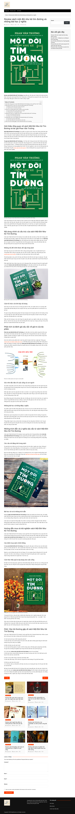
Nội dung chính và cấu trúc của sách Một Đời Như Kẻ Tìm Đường (19, 105)
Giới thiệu (19, 10)
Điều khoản (52, 806)
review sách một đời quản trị (19, 147)
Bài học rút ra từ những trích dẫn (14, 115)
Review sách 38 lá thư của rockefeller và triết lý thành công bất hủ (37, 724)
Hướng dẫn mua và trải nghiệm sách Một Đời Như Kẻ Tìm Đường (19, 117)
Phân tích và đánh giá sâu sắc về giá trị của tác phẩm (17, 109)
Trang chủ (7, 10)
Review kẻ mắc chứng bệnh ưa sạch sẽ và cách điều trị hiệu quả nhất (36, 699)
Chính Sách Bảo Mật (54, 808)
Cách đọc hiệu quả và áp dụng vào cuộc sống (16, 119)
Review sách (13, 10)
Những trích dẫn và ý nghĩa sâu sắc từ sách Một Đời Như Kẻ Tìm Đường (21, 113)
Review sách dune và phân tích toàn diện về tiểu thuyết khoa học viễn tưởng (36, 748)
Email (5, 778)
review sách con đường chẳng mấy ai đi (13, 341)
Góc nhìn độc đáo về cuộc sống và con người (16, 110)
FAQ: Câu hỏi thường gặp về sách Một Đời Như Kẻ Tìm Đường (19, 121)
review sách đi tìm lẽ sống (10, 254)
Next (44, 677)
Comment (6, 762)
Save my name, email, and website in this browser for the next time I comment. (21, 789)
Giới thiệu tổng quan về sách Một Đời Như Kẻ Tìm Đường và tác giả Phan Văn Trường (23, 104)
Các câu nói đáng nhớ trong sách (14, 114)
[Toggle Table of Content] (40, 102)
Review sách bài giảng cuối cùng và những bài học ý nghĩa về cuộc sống (14, 748)
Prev (7, 677)
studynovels (7, 24)
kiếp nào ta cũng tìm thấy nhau (32, 454)
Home (6, 15)
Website (5, 784)
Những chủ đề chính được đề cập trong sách (15, 106)
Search (52, 20)
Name (5, 773)
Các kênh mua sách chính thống (13, 118)
